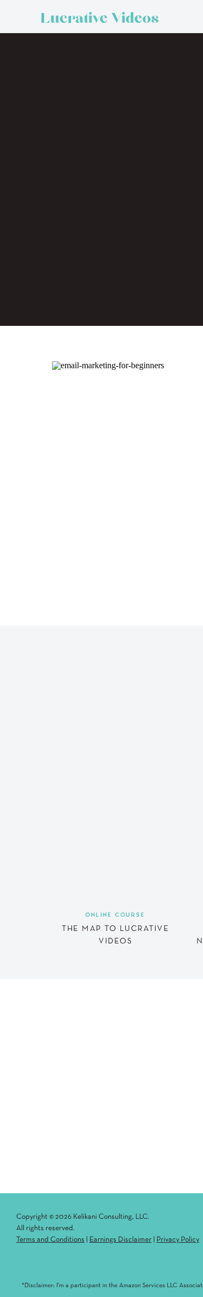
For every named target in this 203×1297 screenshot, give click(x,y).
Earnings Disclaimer (120, 1239)
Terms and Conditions (50, 1239)
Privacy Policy (177, 1239)
